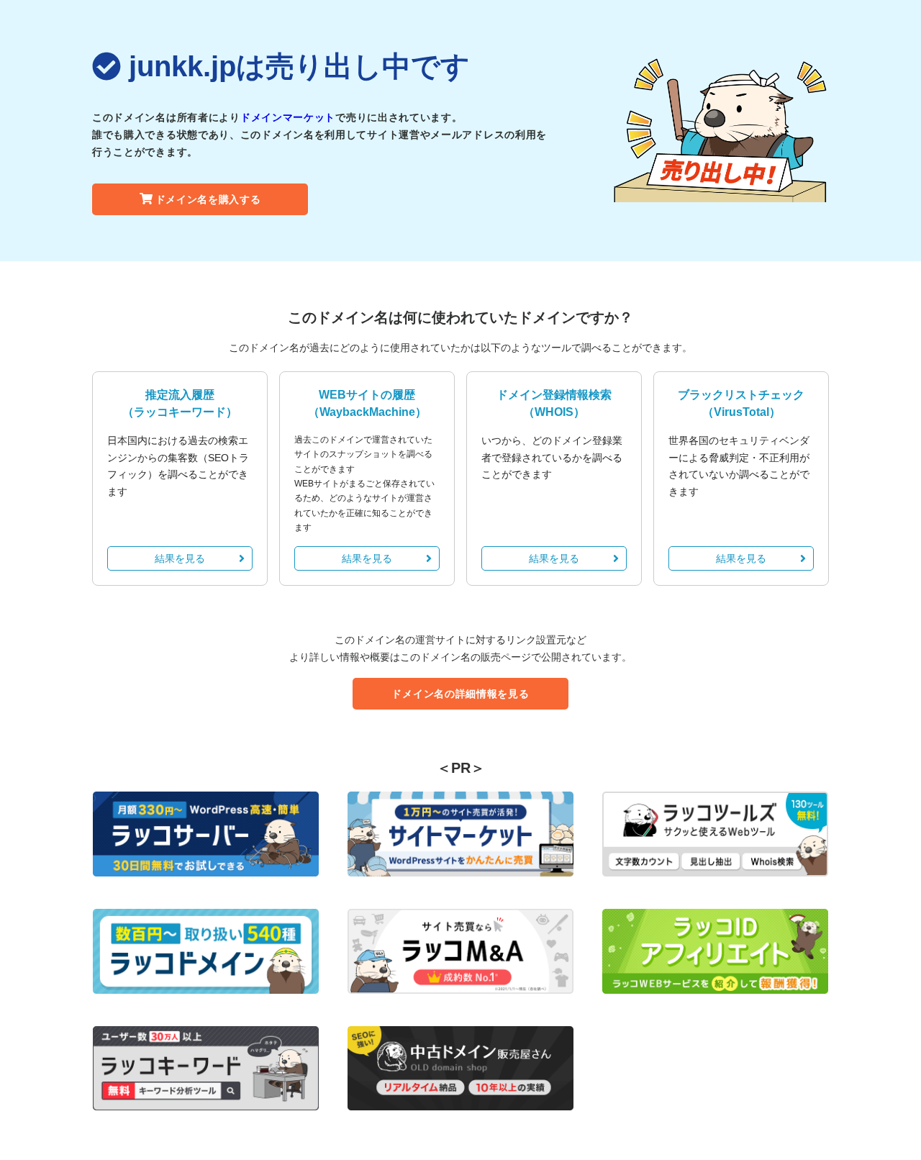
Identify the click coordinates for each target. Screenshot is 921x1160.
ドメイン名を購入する (208, 199)
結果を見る (180, 558)
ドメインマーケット (287, 117)
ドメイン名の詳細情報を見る (460, 693)
